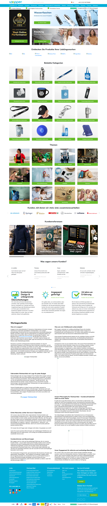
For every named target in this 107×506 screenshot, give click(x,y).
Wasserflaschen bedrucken (42, 82)
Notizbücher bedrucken (19, 82)
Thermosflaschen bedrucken (19, 139)
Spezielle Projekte (31, 486)
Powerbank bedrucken (32, 476)
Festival (87, 202)
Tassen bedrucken (42, 101)
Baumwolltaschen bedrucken (87, 82)
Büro (42, 202)
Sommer (87, 183)
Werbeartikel (31, 468)
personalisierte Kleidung (25, 336)
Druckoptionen (51, 470)
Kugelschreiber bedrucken (65, 82)
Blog (63, 472)
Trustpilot (82, 8)
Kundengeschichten (67, 474)
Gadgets (65, 183)
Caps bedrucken (42, 120)
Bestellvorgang (13, 481)
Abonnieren (94, 495)
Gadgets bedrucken (87, 139)
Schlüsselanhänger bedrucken (65, 120)
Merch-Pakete (30, 488)
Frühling (42, 164)
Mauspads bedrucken (19, 101)
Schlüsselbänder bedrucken (19, 120)
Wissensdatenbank (53, 468)
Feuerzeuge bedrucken (88, 101)
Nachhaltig (65, 202)
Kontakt (81, 481)
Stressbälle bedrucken (42, 139)
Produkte (49, 474)
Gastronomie (87, 164)
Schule (19, 202)
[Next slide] (95, 238)
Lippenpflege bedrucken (64, 139)
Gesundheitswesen (42, 183)
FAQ (63, 479)
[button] (99, 213)
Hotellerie (19, 183)
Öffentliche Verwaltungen (65, 164)
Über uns (64, 470)
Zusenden (11, 479)
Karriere (64, 476)
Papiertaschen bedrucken (65, 101)
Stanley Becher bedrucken (88, 120)
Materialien (50, 472)
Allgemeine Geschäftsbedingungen (15, 471)
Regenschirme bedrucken (33, 477)
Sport (19, 164)
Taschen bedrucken (31, 481)
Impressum (12, 476)
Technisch (49, 476)
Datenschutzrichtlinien (15, 474)
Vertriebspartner (66, 477)
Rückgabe (11, 482)
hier (25, 460)
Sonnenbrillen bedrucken (33, 479)
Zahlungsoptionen (14, 477)
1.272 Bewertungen (92, 8)
